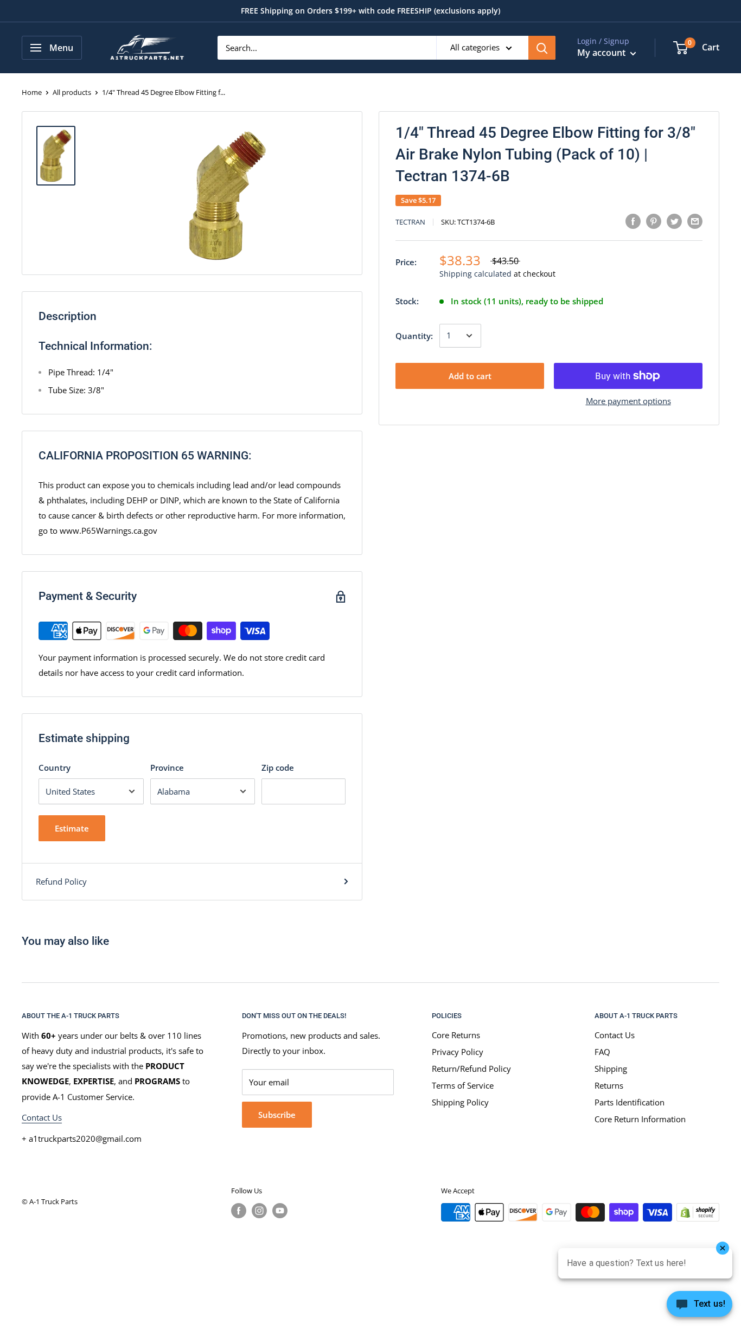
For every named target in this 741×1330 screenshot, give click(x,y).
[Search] (541, 48)
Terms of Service (463, 1085)
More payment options (628, 400)
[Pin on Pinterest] (653, 221)
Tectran (410, 222)
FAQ (602, 1051)
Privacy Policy (457, 1051)
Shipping (611, 1068)
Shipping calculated (475, 274)
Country (55, 767)
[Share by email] (694, 221)
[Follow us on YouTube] (280, 1210)
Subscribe (277, 1114)
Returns (609, 1085)
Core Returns (456, 1035)
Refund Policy (61, 881)
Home (32, 92)
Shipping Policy (460, 1102)
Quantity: (414, 335)
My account (602, 53)
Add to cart (470, 375)
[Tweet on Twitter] (674, 221)
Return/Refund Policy (471, 1068)
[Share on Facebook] (633, 221)
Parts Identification (630, 1102)
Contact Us (42, 1117)
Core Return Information (640, 1119)
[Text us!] (699, 1307)
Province (167, 767)
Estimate (72, 828)
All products (72, 92)
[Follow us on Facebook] (238, 1210)
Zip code (277, 767)
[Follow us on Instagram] (259, 1210)
